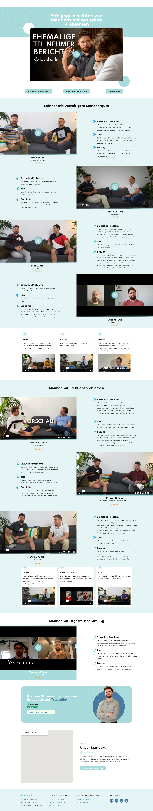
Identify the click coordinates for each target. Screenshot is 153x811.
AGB (59, 805)
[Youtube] (112, 801)
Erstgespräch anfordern (84, 799)
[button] (76, 55)
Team (105, 3)
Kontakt (114, 3)
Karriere (51, 802)
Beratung (96, 3)
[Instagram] (121, 801)
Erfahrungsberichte (83, 3)
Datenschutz (62, 802)
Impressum (61, 799)
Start (70, 3)
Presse (51, 799)
